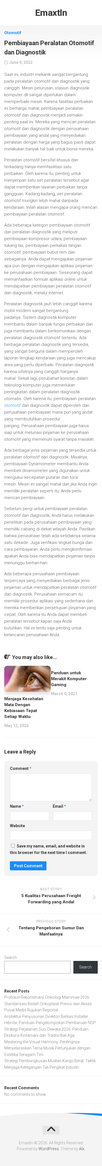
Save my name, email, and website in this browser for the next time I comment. (48, 849)
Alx (81, 1149)
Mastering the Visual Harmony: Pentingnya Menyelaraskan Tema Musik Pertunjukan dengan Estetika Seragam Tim (47, 1048)
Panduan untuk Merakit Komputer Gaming (69, 678)
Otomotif (12, 32)
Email (59, 806)
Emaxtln (51, 12)
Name (17, 806)
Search (10, 957)
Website (17, 826)
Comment (20, 768)
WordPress (49, 1149)
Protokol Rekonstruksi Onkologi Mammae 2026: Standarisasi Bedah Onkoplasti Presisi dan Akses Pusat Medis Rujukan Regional (48, 1003)
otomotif (12, 405)
